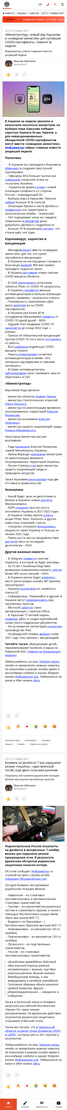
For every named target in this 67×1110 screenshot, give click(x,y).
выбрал (44, 634)
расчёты (46, 500)
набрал (10, 202)
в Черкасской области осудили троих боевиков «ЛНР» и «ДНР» (33, 1030)
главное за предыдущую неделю (33, 653)
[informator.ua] (6, 4)
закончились (26, 282)
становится (30, 290)
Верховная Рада (12, 740)
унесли (57, 570)
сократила (54, 626)
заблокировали (15, 373)
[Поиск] (55, 4)
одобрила (21, 347)
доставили (29, 272)
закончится (13, 328)
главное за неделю (39, 744)
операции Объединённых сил (25, 879)
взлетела (19, 305)
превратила (13, 210)
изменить (48, 577)
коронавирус (31, 740)
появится (29, 558)
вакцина (46, 740)
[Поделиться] (17, 74)
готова (39, 187)
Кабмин (21, 744)
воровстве (31, 221)
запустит (27, 607)
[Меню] (63, 4)
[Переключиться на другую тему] (48, 4)
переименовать (36, 600)
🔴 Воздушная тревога (32, 19)
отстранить (53, 339)
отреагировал (27, 354)
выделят (26, 265)
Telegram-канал (49, 661)
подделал (11, 619)
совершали (12, 179)
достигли (11, 541)
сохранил (22, 507)
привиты (48, 316)
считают (47, 228)
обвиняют (12, 168)
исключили (27, 589)
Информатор (40, 871)
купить (48, 515)
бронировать (46, 526)
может (26, 250)
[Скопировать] (24, 74)
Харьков (8, 744)
